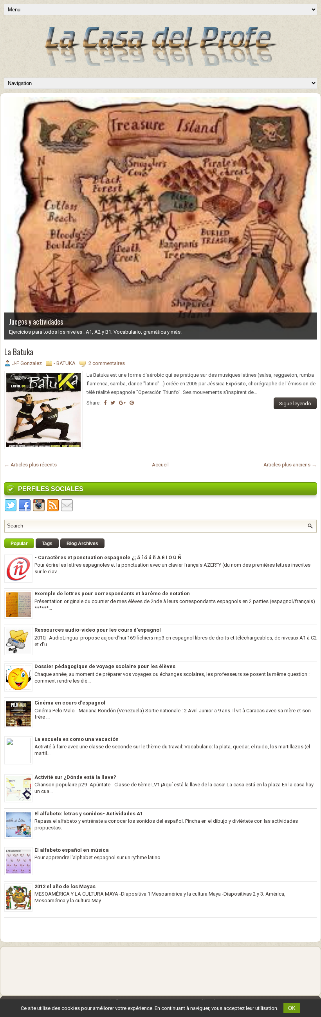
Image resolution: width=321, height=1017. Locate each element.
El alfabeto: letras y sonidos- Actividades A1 (88, 813)
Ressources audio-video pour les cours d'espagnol (97, 630)
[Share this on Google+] (122, 403)
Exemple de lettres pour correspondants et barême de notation (112, 593)
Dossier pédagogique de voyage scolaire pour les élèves (104, 666)
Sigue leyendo (295, 403)
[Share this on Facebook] (105, 403)
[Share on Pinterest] (132, 403)
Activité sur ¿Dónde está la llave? (75, 777)
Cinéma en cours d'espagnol (69, 703)
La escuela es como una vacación (76, 739)
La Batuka (18, 351)
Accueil (160, 465)
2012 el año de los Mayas (65, 886)
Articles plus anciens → (290, 465)
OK (292, 1008)
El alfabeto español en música (71, 850)
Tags (47, 543)
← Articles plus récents (30, 465)
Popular (19, 543)
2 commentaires (106, 363)
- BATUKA (65, 363)
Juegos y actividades (36, 321)
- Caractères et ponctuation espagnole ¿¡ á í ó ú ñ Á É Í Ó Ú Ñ (108, 557)
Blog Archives (82, 543)
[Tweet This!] (112, 403)
